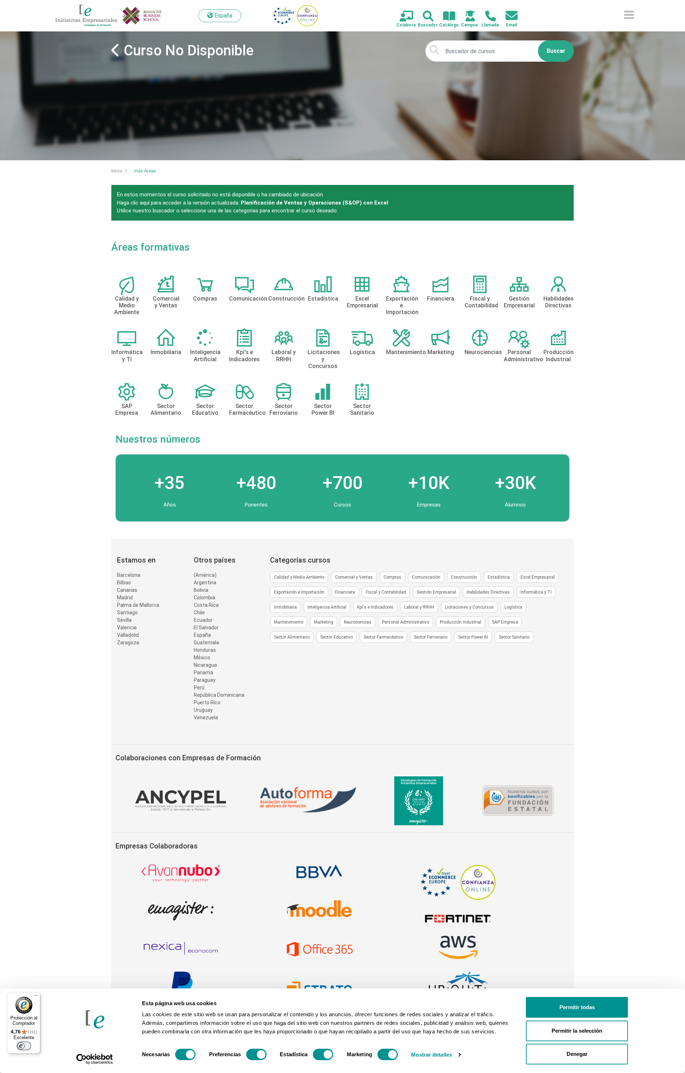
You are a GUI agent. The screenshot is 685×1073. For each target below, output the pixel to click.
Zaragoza (128, 642)
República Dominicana (219, 695)
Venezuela (206, 717)
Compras (392, 577)
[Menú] (36, 997)
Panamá (203, 672)
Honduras (205, 650)
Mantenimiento (288, 622)
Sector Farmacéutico (383, 637)
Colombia (204, 597)
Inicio (116, 170)
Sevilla (124, 620)
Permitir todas (577, 1007)
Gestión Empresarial (436, 592)
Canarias (127, 590)
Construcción (464, 577)
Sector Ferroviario (430, 637)
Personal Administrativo (405, 622)
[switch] (256, 1054)
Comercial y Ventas (354, 577)
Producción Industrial (460, 622)
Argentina (205, 582)
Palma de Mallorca (138, 605)
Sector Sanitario (514, 637)
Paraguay (204, 680)
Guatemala (206, 642)
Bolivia (201, 590)
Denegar (577, 1054)
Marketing (323, 622)
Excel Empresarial (538, 577)
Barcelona (128, 575)
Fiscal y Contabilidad (386, 592)
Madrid (125, 597)
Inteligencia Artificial (327, 607)
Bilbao (124, 582)
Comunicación (426, 577)
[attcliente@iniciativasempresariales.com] (507, 15)
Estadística (499, 577)
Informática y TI (536, 592)
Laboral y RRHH (419, 607)
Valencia (127, 627)
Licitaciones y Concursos (469, 607)
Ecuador (203, 620)
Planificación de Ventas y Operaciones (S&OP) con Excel (314, 203)
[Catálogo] (445, 16)
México (202, 657)
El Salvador (206, 627)
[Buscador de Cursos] (424, 16)
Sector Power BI (473, 637)
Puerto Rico (207, 702)
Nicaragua (205, 665)
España (202, 635)
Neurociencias (357, 622)
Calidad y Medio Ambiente (299, 577)
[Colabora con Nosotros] (402, 16)
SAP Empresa (505, 622)
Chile (199, 612)
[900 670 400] (486, 16)
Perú (199, 687)
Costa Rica (206, 605)
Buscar (556, 50)
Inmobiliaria (285, 607)
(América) (205, 575)
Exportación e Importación (299, 592)
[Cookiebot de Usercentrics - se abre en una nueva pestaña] (95, 1059)
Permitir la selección (577, 1031)
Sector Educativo (336, 637)
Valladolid (128, 635)
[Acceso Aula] (466, 16)
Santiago (127, 612)
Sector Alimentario (292, 637)
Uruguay (203, 710)
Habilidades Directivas (488, 592)
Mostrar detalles (431, 1055)
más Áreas (145, 170)
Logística (513, 607)
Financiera (345, 592)
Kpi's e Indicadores (375, 607)
